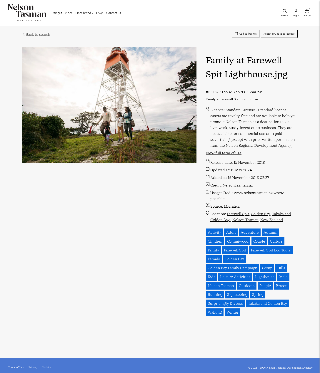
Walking (215, 312)
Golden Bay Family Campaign (232, 268)
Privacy (33, 367)
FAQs (100, 13)
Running (215, 294)
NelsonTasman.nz (238, 185)
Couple (259, 241)
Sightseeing (237, 294)
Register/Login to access (279, 33)
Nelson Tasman (245, 219)
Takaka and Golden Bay (267, 303)
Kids (211, 276)
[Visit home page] (26, 13)
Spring (257, 294)
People (265, 285)
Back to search (37, 34)
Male (283, 276)
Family (213, 250)
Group (267, 268)
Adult (231, 232)
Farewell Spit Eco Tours (271, 250)
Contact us (113, 13)
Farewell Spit (238, 213)
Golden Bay (260, 213)
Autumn (270, 232)
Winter (232, 312)
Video (69, 13)
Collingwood (238, 241)
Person (281, 285)
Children (215, 241)
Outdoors (247, 285)
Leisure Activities (235, 276)
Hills (281, 268)
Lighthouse (264, 276)
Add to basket (248, 33)
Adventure (250, 232)
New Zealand (271, 219)
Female (214, 259)
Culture (276, 241)
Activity (214, 232)
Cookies (46, 367)
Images (57, 13)
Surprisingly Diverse (225, 303)
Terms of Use (16, 367)
